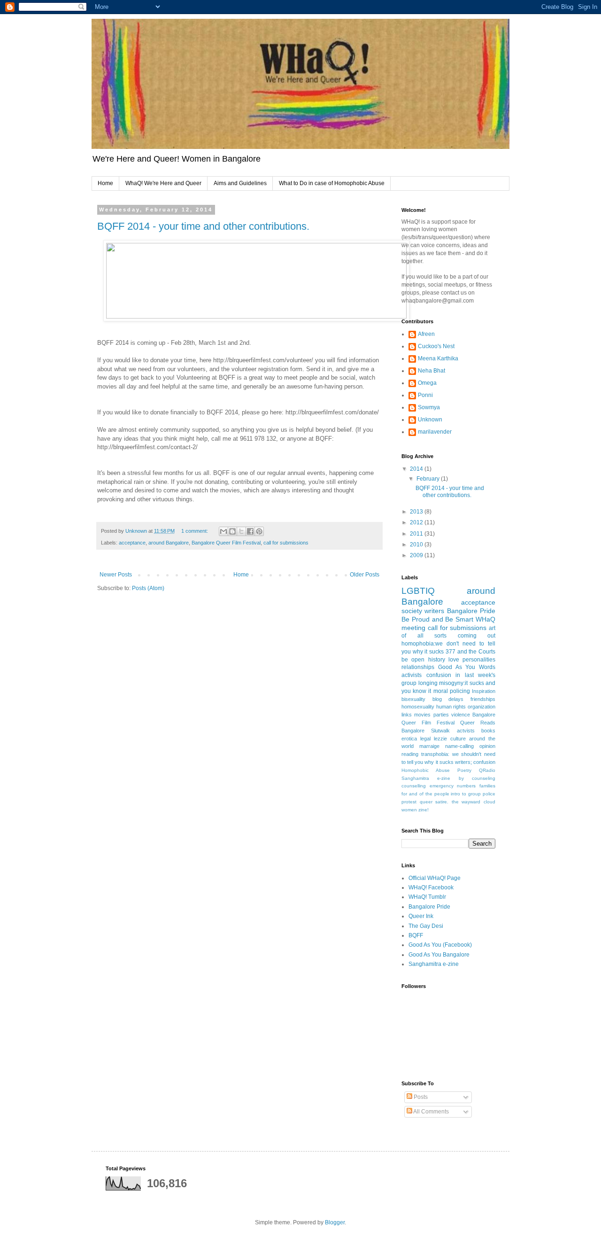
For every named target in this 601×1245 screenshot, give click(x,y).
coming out (477, 635)
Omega (427, 383)
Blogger (335, 1222)
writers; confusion (475, 762)
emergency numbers (453, 785)
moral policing (451, 691)
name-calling (459, 746)
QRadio (487, 770)
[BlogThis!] (232, 531)
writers (434, 611)
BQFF (415, 935)
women (409, 809)
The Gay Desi (425, 926)
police (489, 793)
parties (441, 714)
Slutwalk (440, 730)
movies (422, 714)
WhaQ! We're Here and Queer (163, 183)
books (488, 730)
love (453, 659)
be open (412, 659)
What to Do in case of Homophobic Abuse (332, 183)
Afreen (426, 334)
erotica (409, 738)
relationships (417, 667)
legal (425, 738)
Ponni (425, 395)
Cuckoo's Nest (436, 346)
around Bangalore (168, 542)
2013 (417, 511)
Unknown (430, 419)
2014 (417, 469)
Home (105, 183)
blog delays (448, 699)
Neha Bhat (431, 370)
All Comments (430, 1111)
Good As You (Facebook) (440, 945)
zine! (423, 809)
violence (460, 714)
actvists (466, 730)
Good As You (457, 667)
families (487, 785)
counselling (413, 785)
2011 (417, 533)
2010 (417, 544)
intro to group (466, 793)
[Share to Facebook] (250, 531)
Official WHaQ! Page (434, 878)
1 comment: (195, 531)
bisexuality (413, 699)
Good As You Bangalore (439, 954)
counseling (483, 778)
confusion (438, 675)
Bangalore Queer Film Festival (226, 542)
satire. (441, 801)
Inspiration (483, 691)
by (461, 778)
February (428, 478)
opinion (487, 746)
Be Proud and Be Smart (437, 619)
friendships (482, 699)
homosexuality (417, 706)
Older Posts (364, 574)
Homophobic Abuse (425, 770)
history (436, 659)
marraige (429, 746)
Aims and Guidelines (240, 183)
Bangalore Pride (471, 611)
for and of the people (425, 793)
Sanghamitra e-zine (425, 778)
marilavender (435, 431)
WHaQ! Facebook (431, 887)
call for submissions (285, 542)
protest (408, 801)
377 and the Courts (470, 651)
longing (428, 683)
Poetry (464, 770)
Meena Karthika (438, 358)
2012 (417, 522)
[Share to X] (241, 531)
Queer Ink (420, 916)
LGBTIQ (418, 591)
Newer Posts (116, 574)
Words (487, 667)
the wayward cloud (473, 801)
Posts (420, 1097)
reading (409, 754)
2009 (417, 555)
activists (411, 675)
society (411, 611)
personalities (478, 659)
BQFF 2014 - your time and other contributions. (203, 226)
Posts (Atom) (148, 588)
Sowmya (429, 407)
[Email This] (223, 531)
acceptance (132, 542)
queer (426, 801)
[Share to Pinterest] (259, 531)
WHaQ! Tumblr (427, 897)
